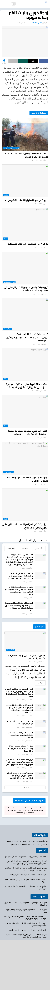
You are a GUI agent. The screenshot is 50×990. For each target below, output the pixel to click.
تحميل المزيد (25, 787)
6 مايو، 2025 (43, 484)
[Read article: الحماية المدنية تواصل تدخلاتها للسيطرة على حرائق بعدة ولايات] (25, 134)
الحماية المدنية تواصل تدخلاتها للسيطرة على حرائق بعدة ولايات (26, 155)
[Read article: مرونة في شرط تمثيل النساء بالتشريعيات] (25, 181)
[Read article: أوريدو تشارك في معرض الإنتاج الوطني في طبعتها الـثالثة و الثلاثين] (25, 268)
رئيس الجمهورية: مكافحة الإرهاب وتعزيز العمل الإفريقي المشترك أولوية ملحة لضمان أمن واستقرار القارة (19, 692)
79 (36, 247)
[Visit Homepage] (34, 3)
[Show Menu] (4, 4)
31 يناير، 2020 (21, 22)
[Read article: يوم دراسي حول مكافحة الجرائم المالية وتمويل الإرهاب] (25, 458)
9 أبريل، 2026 (43, 204)
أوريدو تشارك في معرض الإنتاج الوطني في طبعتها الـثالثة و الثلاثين (26, 289)
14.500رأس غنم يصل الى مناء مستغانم (28, 244)
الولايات (6, 195)
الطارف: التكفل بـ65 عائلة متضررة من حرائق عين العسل (19, 723)
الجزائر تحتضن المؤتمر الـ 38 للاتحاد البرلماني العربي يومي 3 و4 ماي (25, 526)
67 (33, 437)
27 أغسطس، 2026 (41, 160)
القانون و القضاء (9, 472)
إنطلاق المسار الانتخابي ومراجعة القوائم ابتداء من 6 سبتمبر (27, 656)
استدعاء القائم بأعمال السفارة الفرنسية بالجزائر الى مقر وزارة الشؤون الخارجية (27, 385)
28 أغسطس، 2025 (41, 391)
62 (18, 727)
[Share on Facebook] (43, 61)
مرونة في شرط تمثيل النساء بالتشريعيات (26, 200)
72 (33, 391)
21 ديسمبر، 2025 (42, 294)
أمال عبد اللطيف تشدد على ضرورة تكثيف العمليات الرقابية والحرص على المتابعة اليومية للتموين (26, 936)
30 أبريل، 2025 (43, 531)
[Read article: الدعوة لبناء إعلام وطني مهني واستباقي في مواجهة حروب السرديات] (40, 734)
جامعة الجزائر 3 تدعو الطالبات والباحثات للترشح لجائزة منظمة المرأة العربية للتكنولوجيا (26, 924)
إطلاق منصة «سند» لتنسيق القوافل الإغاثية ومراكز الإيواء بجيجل (26, 911)
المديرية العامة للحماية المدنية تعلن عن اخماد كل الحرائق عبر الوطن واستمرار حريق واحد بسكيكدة (19, 708)
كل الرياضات (7, 329)
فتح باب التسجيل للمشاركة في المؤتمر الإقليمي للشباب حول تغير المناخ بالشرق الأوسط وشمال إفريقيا (19, 590)
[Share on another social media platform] (13, 61)
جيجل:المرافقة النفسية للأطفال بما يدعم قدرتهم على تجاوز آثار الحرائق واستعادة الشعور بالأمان (19, 762)
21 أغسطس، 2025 (41, 437)
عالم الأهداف (37, 22)
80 (34, 294)
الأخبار (5, 238)
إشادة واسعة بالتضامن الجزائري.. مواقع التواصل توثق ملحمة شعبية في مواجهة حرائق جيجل (25, 917)
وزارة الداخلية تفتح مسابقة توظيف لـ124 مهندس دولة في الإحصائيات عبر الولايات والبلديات (20, 576)
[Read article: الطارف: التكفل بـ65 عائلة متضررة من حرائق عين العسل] (40, 723)
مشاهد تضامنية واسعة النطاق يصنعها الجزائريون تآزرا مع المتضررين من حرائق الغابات (20, 775)
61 (33, 160)
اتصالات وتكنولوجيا (9, 282)
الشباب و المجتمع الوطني (11, 148)
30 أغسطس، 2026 (39, 661)
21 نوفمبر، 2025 (42, 344)
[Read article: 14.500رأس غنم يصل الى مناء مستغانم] (25, 224)
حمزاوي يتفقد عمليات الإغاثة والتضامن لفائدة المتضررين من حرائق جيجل (20, 748)
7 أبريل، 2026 (43, 247)
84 (36, 484)
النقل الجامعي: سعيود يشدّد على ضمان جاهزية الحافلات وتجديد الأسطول (27, 432)
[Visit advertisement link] (25, 965)
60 (30, 661)
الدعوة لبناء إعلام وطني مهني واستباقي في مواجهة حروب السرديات (20, 735)
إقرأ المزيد (39, 682)
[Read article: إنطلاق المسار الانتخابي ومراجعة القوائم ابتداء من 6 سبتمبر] (25, 642)
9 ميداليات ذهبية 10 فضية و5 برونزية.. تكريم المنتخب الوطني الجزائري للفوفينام (27, 337)
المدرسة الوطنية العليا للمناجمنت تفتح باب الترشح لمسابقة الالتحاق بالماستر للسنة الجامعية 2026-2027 (19, 606)
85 (36, 204)
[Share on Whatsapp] (23, 61)
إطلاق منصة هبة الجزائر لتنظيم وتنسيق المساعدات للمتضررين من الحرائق (25, 904)
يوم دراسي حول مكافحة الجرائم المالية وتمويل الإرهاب (27, 479)
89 (34, 344)
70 (35, 531)
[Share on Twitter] (33, 61)
